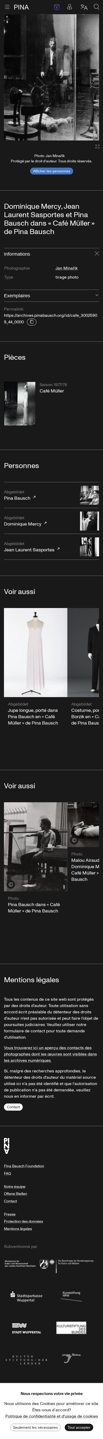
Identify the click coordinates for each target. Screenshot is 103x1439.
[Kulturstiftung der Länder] (26, 1358)
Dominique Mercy (22, 521)
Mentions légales (18, 1228)
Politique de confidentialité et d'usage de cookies (51, 1416)
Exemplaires (17, 295)
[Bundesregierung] (71, 1265)
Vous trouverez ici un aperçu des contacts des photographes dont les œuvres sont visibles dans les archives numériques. (50, 1054)
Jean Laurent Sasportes (29, 547)
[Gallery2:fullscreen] (95, 146)
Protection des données (23, 1221)
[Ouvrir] (97, 295)
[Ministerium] (26, 1265)
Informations (17, 254)
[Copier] (31, 322)
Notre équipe (14, 1186)
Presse (10, 1214)
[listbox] (51, 77)
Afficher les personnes (51, 171)
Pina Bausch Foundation (24, 1166)
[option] (51, 77)
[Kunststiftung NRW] (71, 1296)
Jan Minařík (66, 268)
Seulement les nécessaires (35, 1427)
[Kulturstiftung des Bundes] (71, 1327)
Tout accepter (79, 1427)
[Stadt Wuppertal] (26, 1327)
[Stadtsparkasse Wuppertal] (26, 1296)
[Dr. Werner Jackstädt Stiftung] (71, 1358)
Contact (13, 1107)
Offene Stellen (15, 1193)
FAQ (7, 1173)
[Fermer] (97, 254)
